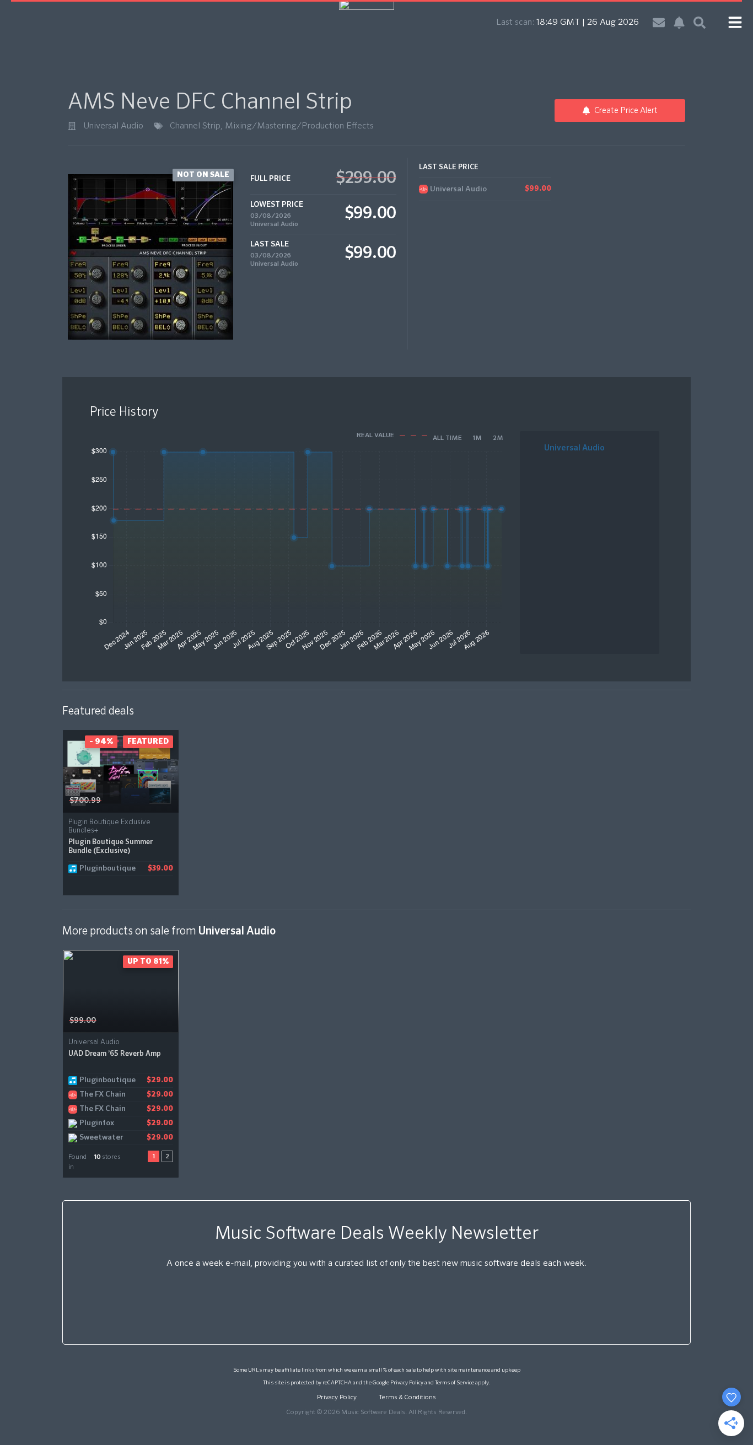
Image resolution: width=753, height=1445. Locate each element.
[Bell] (679, 23)
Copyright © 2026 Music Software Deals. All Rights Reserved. (376, 1412)
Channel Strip (195, 126)
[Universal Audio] (72, 126)
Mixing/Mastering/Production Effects (299, 126)
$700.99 (85, 800)
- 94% (101, 741)
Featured (148, 741)
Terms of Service (454, 1382)
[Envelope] (659, 23)
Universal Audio (113, 126)
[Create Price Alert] (171, 800)
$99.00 (82, 1020)
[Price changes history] (156, 800)
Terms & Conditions (407, 1397)
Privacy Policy (406, 1382)
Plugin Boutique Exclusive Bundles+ (109, 826)
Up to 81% (148, 961)
